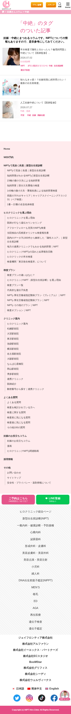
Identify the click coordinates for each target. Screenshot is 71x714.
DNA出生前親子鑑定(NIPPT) (36, 580)
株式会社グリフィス (35, 667)
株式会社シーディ (35, 673)
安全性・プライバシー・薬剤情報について (29, 482)
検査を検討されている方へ (21, 407)
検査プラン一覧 (15, 285)
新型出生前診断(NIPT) (35, 518)
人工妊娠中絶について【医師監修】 (38, 102)
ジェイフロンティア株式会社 (35, 637)
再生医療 (35, 614)
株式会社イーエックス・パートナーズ (35, 649)
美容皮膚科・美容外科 (35, 553)
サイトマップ (14, 477)
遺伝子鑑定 (35, 628)
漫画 (9, 446)
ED (35, 601)
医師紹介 (11, 384)
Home (7, 148)
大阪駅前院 (13, 358)
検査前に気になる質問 (18, 417)
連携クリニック (15, 379)
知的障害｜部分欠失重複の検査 (23, 185)
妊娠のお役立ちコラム (18, 440)
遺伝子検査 (35, 621)
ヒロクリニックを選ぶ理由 (17, 212)
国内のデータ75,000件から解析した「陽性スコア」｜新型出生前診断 (37, 239)
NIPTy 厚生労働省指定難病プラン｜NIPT (28, 300)
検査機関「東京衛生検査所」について (26, 261)
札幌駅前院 (13, 328)
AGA (35, 608)
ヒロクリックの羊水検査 (20, 256)
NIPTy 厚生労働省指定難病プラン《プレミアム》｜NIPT (36, 295)
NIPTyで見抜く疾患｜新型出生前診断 (26, 170)
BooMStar (35, 662)
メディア (51, 5)
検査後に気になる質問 (18, 422)
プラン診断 (36, 5)
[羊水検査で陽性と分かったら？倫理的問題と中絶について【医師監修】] (11, 60)
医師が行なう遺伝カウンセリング (24, 222)
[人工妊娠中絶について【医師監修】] (11, 109)
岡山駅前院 (13, 369)
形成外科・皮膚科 (35, 546)
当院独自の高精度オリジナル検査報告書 (28, 232)
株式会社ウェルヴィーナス (35, 680)
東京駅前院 (13, 338)
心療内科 (35, 532)
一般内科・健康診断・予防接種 (35, 525)
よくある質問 (14, 402)
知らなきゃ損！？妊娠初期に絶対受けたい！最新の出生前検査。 (43, 81)
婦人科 (35, 573)
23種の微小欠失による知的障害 (23, 180)
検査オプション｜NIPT (19, 310)
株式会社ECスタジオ (35, 656)
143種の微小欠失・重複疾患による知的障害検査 (32, 190)
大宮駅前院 (13, 333)
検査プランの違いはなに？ (21, 275)
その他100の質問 (16, 427)
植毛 (35, 594)
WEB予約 (9, 157)
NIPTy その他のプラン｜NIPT (22, 305)
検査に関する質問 (16, 412)
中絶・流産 (25, 111)
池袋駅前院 (13, 343)
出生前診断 (25, 61)
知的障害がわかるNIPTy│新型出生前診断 (28, 175)
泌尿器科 (35, 539)
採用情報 (8, 459)
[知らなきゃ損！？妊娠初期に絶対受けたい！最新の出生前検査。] (11, 86)
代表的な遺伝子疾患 (17, 290)
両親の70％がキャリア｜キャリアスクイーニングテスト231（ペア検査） (37, 197)
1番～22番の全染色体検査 (20, 204)
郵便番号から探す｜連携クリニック (25, 389)
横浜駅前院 (13, 348)
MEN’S (35, 587)
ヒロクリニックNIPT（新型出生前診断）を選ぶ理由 (34, 280)
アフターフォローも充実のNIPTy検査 (26, 228)
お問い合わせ (14, 472)
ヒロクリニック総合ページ (35, 511)
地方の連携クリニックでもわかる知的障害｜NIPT (33, 246)
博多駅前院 (13, 374)
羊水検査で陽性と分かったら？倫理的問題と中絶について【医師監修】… (43, 51)
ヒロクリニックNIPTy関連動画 (23, 451)
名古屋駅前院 (14, 353)
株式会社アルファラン (35, 643)
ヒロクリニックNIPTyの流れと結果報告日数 (30, 251)
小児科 (35, 566)
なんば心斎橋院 (15, 364)
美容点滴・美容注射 (35, 559)
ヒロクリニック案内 (17, 323)
